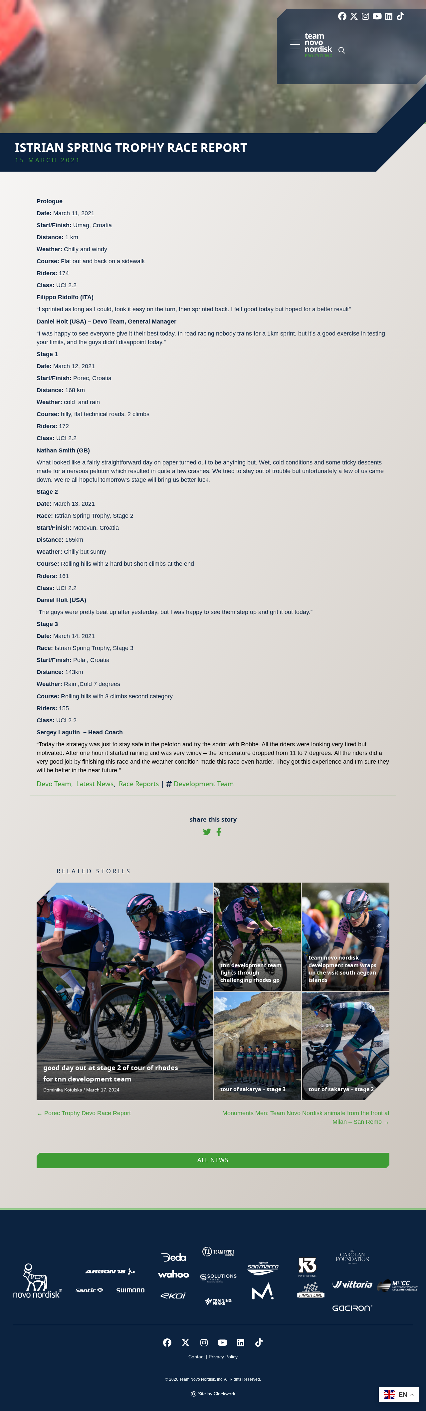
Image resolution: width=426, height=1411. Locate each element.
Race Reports (139, 784)
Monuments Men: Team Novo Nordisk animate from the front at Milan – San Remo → (305, 1117)
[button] (295, 45)
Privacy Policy (223, 1356)
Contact (196, 1356)
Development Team (204, 784)
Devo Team (54, 784)
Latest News (95, 784)
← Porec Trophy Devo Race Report (84, 1113)
